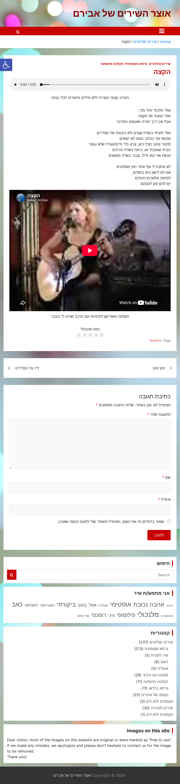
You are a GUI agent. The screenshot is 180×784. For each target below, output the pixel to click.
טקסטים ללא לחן (159, 701)
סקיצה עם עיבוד (155, 675)
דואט (164, 661)
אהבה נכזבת (148, 604)
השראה (31, 605)
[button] (6, 65)
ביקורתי (66, 604)
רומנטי (98, 615)
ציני (111, 615)
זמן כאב (158, 368)
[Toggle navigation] (161, 31)
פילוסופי (155, 340)
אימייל (164, 499)
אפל (92, 605)
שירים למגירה (162, 708)
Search (11, 575)
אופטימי (120, 604)
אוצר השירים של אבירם (122, 13)
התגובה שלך (159, 414)
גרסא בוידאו (158, 688)
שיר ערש (83, 616)
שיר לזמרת (159, 655)
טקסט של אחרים (154, 694)
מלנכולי (148, 614)
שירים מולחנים (160, 64)
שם (166, 477)
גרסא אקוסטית (136, 64)
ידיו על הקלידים (27, 368)
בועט (82, 605)
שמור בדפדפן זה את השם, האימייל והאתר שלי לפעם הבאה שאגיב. (110, 521)
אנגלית (103, 605)
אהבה (169, 605)
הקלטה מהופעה (112, 64)
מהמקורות (167, 616)
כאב (17, 604)
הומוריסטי (47, 605)
